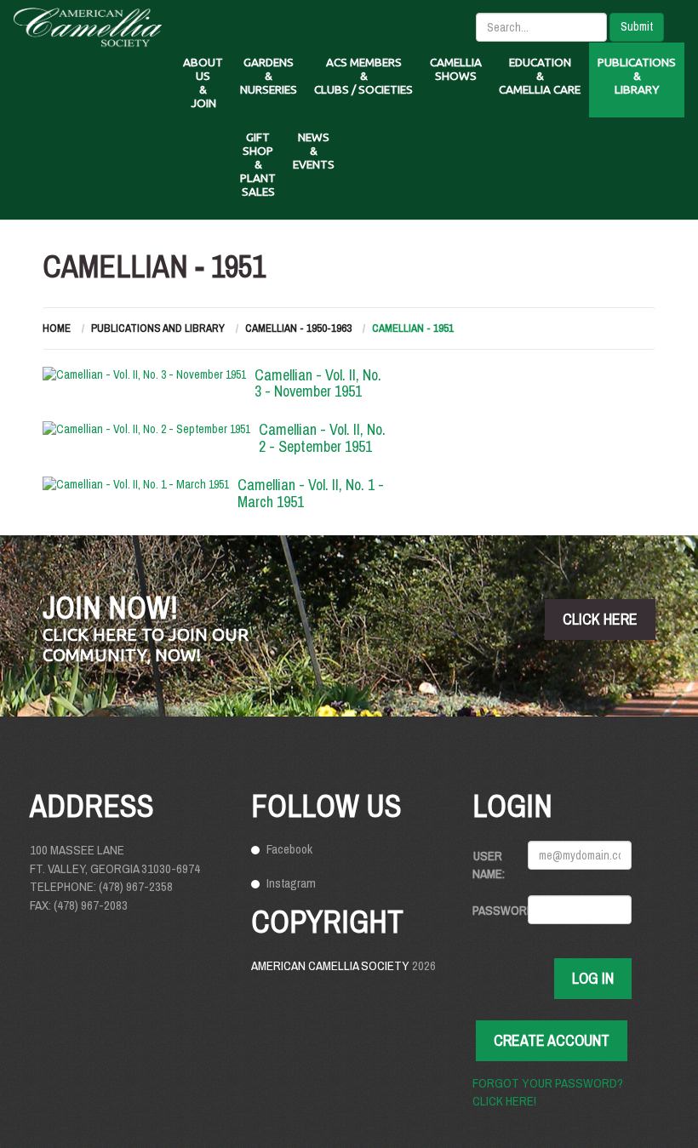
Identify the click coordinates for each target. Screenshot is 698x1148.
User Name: (488, 864)
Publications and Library (158, 328)
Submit (637, 26)
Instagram (291, 883)
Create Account (551, 1040)
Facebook (289, 849)
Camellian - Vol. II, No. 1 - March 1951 (310, 493)
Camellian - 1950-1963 (298, 328)
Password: (493, 910)
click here (600, 619)
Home (57, 328)
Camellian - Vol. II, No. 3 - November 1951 (318, 383)
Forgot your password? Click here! (547, 1092)
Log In (593, 978)
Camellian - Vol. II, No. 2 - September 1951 (322, 438)
